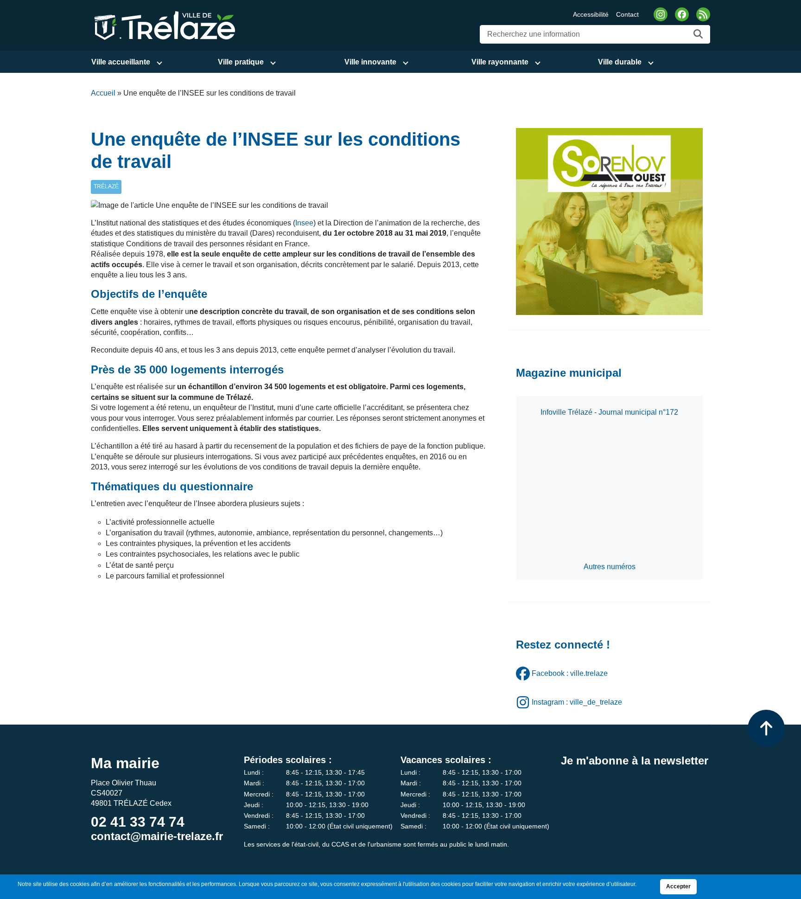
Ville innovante (370, 62)
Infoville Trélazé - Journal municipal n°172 (609, 412)
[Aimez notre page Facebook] (682, 14)
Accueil (103, 93)
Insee (304, 223)
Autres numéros (610, 567)
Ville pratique (241, 62)
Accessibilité (591, 14)
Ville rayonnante (499, 62)
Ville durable (620, 62)
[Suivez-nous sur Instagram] (661, 14)
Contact (627, 14)
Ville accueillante (120, 62)
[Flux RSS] (703, 14)
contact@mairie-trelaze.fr (157, 836)
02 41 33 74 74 (137, 821)
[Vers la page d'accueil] (163, 25)
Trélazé (106, 186)
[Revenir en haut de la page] (766, 728)
